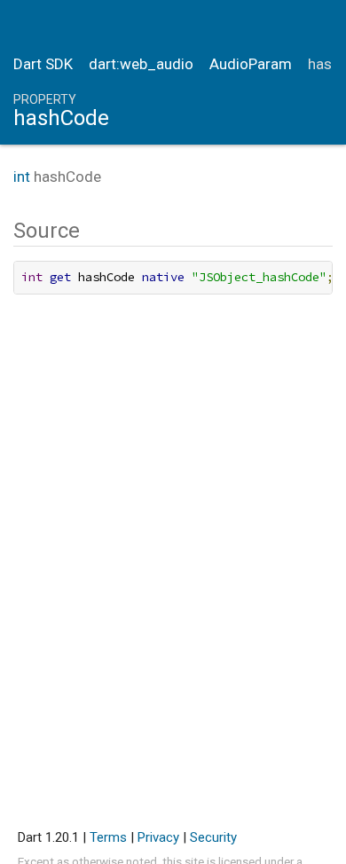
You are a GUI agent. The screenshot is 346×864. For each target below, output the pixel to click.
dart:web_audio (141, 64)
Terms (108, 837)
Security (213, 837)
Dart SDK (43, 64)
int (21, 176)
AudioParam (250, 64)
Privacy (158, 837)
